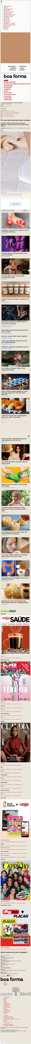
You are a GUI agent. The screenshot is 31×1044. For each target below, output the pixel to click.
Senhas (10, 115)
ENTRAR (23, 50)
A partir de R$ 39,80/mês (13, 949)
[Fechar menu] (12, 102)
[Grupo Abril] (1, 2)
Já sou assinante (10, 82)
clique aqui (11, 1030)
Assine (6, 80)
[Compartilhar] (24, 195)
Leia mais (15, 204)
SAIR (24, 53)
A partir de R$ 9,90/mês (11, 657)
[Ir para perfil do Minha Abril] (15, 106)
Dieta (2, 117)
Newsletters (12, 116)
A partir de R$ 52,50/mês (13, 841)
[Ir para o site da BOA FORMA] (15, 37)
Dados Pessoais (15, 113)
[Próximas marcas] (1, 31)
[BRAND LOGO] (15, 77)
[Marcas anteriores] (1, 3)
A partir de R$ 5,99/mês (11, 795)
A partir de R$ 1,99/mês (11, 719)
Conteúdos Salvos (16, 112)
